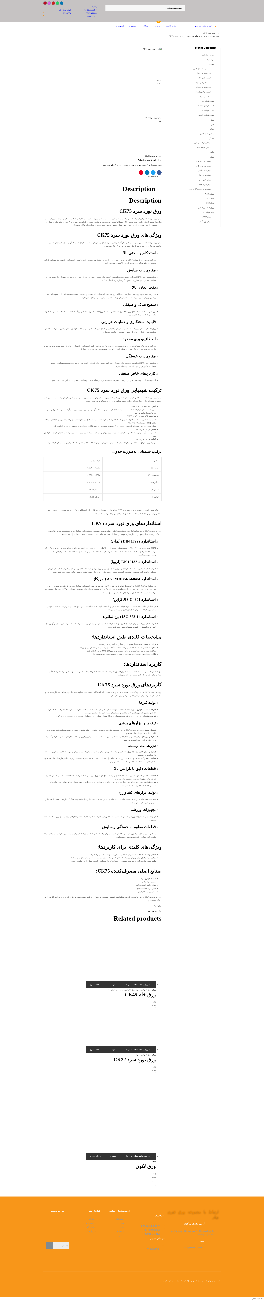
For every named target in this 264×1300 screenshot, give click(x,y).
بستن (254, 1298)
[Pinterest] (45, 3)
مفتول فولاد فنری (207, 134)
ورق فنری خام (113, 990)
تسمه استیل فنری (206, 97)
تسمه (211, 64)
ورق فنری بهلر (156, 905)
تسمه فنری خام (204, 78)
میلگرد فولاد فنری (203, 147)
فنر (212, 124)
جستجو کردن (109, 8)
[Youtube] (53, 3)
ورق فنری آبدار (204, 175)
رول (212, 120)
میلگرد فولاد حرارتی (202, 143)
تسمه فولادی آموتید (206, 115)
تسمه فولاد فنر (208, 101)
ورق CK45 (209, 194)
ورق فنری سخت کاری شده (200, 189)
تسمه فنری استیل (203, 73)
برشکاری (210, 59)
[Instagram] (49, 3)
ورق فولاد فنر (208, 212)
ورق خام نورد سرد (194, 36)
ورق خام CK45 (140, 994)
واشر (212, 152)
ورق (205, 36)
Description (151, 176)
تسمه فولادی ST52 (203, 92)
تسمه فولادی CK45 (206, 106)
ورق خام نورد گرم (127, 990)
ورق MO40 (206, 217)
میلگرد (211, 138)
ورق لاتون (146, 1166)
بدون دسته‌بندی (208, 55)
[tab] (99, 176)
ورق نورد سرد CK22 (135, 1059)
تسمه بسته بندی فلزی (202, 69)
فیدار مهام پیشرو (155, 911)
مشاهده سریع (95, 984)
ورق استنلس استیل (206, 208)
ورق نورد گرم (205, 221)
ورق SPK (210, 198)
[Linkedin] (61, 3)
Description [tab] (139, 188)
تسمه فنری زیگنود (203, 82)
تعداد (154, 1005)
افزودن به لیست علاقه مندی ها (138, 984)
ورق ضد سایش (204, 170)
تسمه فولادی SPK (206, 110)
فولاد (212, 129)
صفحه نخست (213, 36)
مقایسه (113, 984)
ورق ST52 (210, 203)
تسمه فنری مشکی (203, 87)
